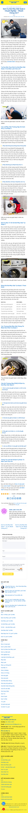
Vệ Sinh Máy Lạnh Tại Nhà (8, 624)
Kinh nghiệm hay (5, 654)
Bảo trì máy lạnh (5, 644)
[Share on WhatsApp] (8, 498)
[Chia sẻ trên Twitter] (13, 498)
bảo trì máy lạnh (19, 484)
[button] (2, 2)
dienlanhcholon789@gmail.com (13, 724)
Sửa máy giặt (18, 7)
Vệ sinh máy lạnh (5, 704)
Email (4, 556)
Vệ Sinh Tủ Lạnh (5, 707)
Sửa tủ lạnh (4, 696)
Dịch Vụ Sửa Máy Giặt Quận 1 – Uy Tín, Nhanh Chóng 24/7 (7, 526)
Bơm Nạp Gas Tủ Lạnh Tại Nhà (9, 633)
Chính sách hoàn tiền (6, 799)
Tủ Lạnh (3, 701)
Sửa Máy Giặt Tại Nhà (7, 630)
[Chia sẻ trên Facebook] (10, 498)
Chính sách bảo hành (6, 797)
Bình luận (4, 540)
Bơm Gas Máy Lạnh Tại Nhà (8, 617)
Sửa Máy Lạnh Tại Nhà (7, 621)
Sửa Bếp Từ (4, 667)
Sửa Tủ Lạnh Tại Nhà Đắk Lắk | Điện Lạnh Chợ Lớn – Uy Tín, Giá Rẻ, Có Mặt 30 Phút (15, 601)
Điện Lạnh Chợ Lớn (20, 16)
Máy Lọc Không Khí (6, 665)
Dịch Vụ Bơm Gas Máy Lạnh (8, 649)
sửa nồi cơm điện (5, 688)
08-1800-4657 (10, 722)
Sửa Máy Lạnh (4, 762)
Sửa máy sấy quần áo (7, 683)
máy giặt (17, 504)
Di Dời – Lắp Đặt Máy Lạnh (8, 627)
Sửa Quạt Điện (5, 691)
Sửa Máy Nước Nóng (6, 680)
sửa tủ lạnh (7, 486)
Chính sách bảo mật (6, 784)
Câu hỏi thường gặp (6, 786)
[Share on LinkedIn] (20, 498)
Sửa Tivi (3, 693)
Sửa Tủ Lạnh (4, 769)
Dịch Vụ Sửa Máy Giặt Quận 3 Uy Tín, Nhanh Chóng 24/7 (21, 526)
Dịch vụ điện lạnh (11, 7)
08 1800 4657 (11, 61)
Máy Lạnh (3, 662)
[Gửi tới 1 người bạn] (15, 498)
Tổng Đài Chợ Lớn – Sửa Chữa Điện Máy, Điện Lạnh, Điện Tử (16, 587)
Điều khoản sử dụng (6, 782)
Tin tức (3, 789)
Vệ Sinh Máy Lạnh (5, 760)
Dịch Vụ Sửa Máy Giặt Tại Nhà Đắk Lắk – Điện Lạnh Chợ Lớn (16, 606)
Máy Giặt (3, 659)
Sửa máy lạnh (4, 678)
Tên (3, 550)
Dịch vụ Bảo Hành (5, 646)
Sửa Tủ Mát (4, 699)
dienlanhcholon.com (14, 807)
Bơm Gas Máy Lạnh (6, 764)
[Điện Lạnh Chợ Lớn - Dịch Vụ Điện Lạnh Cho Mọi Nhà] (14, 2)
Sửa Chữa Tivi (4, 772)
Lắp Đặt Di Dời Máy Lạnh (7, 657)
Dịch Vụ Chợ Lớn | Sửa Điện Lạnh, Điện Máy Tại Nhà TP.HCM (15, 591)
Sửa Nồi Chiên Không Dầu (8, 686)
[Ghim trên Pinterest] (18, 498)
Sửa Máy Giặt (4, 774)
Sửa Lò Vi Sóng (5, 673)
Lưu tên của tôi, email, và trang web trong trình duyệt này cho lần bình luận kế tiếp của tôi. (13, 565)
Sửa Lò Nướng (4, 670)
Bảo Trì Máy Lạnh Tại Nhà (8, 614)
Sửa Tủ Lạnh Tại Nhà (6, 636)
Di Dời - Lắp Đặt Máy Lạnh (8, 767)
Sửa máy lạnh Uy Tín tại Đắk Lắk (13, 595)
